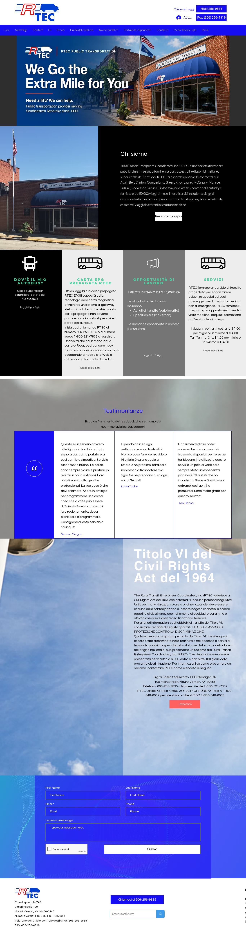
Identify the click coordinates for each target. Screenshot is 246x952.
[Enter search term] (160, 914)
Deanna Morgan (71, 534)
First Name (53, 787)
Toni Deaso (186, 503)
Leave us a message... (60, 820)
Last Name (133, 787)
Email (49, 804)
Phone (130, 804)
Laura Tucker (129, 486)
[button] (211, 17)
